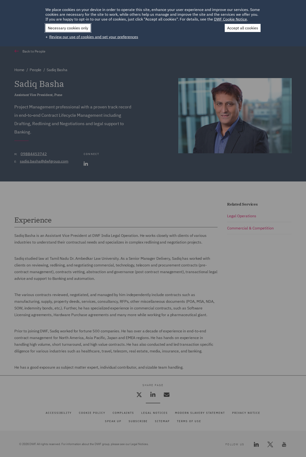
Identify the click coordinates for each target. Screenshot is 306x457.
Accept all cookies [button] (242, 28)
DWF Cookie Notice (230, 19)
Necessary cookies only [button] (68, 28)
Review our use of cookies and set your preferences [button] (93, 36)
